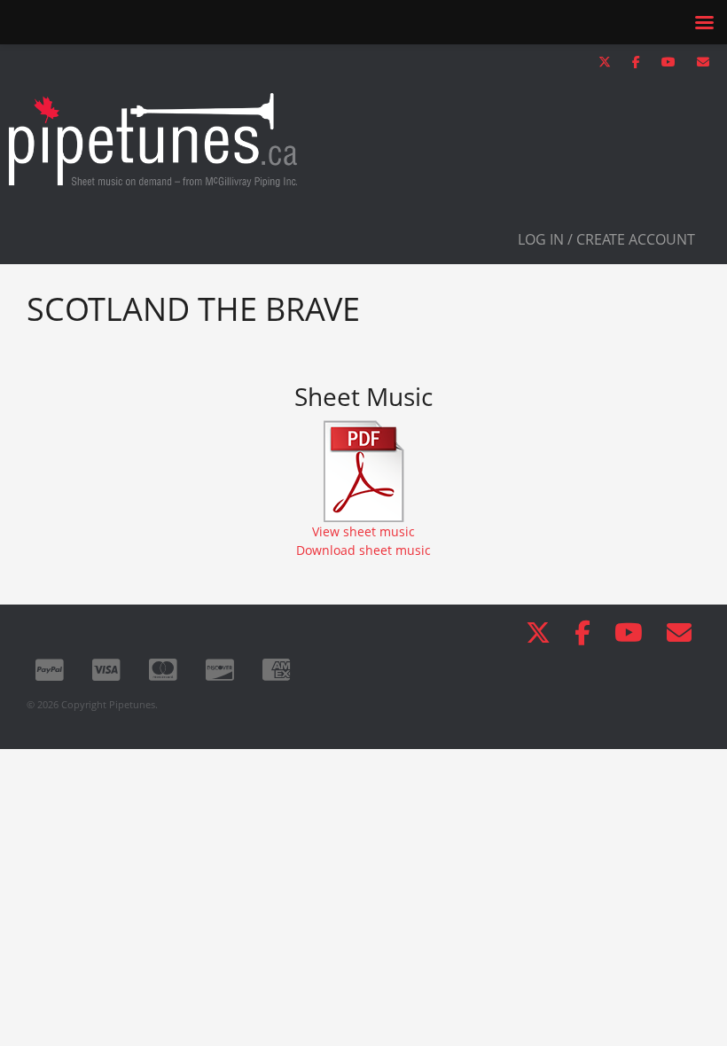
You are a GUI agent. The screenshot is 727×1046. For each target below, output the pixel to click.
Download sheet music (363, 550)
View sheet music (363, 531)
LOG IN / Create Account (606, 239)
